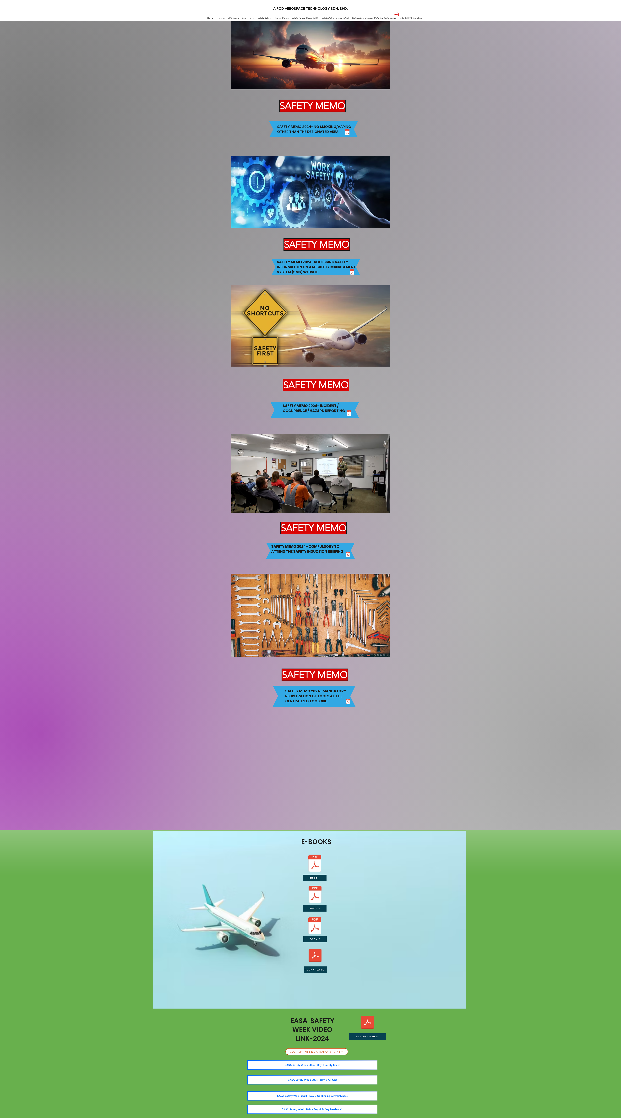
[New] (395, 14)
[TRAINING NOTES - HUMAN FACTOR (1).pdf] (315, 956)
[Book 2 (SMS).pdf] (315, 894)
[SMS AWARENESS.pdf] (367, 1022)
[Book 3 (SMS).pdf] (315, 926)
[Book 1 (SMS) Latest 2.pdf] (315, 863)
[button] (301, 106)
